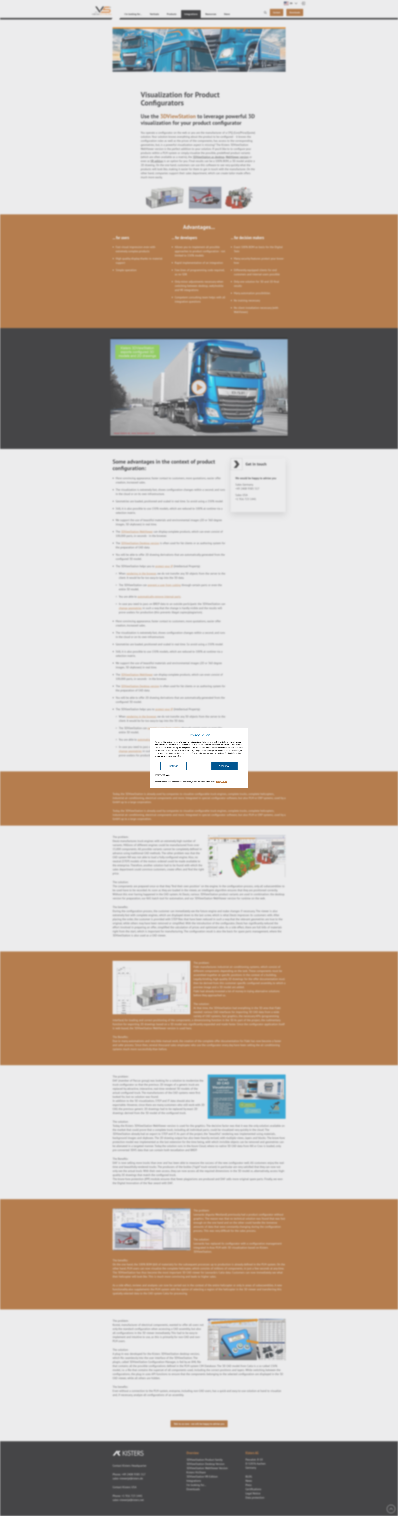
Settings (173, 766)
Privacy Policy (221, 781)
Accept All (224, 766)
